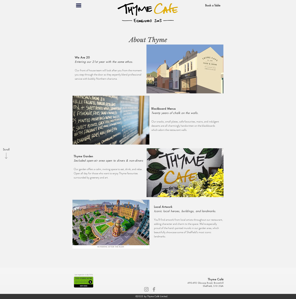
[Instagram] (146, 289)
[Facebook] (154, 289)
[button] (79, 5)
